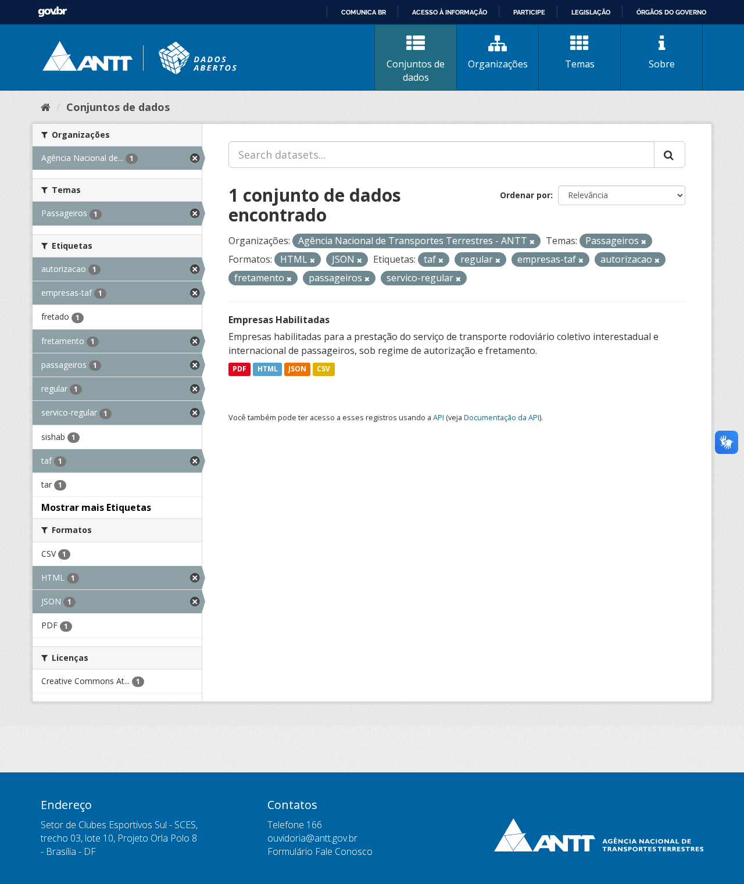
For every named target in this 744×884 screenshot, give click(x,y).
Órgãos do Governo (671, 12)
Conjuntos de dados (416, 71)
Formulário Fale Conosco (320, 851)
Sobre (662, 64)
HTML (267, 369)
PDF (239, 369)
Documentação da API (501, 417)
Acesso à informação (449, 12)
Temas (580, 64)
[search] (669, 154)
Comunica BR (363, 12)
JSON (297, 369)
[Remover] (532, 241)
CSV (323, 369)
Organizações (498, 64)
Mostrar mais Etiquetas (96, 507)
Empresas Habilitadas (279, 319)
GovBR (52, 11)
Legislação (590, 12)
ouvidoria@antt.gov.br (312, 838)
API (438, 417)
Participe (529, 12)
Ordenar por (525, 195)
